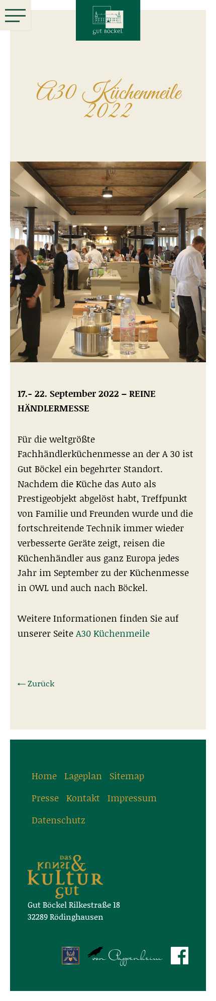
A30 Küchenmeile (113, 633)
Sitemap (127, 775)
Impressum (132, 797)
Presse (45, 797)
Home (44, 775)
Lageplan (83, 775)
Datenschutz (58, 819)
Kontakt (83, 797)
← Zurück (36, 683)
